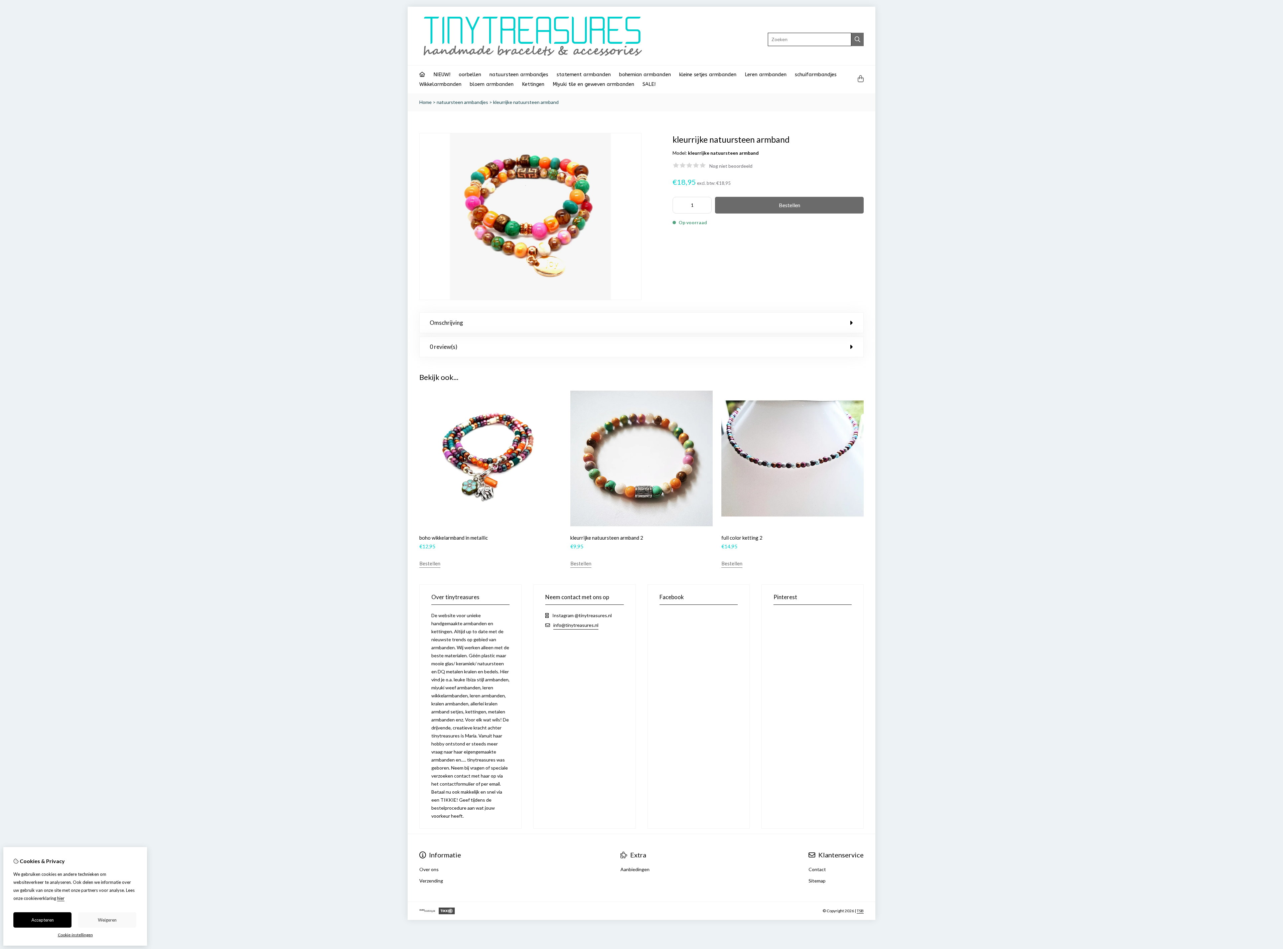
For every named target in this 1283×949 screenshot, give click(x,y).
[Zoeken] (857, 39)
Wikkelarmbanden (440, 84)
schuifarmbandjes (816, 75)
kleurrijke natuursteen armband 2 (606, 538)
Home (425, 102)
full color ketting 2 (741, 538)
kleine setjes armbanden (707, 75)
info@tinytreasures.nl (575, 625)
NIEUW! (441, 75)
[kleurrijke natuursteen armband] (530, 298)
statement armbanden (584, 75)
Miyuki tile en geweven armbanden (593, 84)
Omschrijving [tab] (446, 322)
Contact (817, 869)
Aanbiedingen (635, 869)
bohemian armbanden (645, 75)
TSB (860, 910)
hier (60, 898)
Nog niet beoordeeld (730, 166)
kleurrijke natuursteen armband (526, 102)
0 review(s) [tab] (443, 346)
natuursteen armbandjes (518, 75)
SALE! (649, 84)
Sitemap (817, 881)
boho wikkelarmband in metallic (453, 538)
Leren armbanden (766, 75)
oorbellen (470, 75)
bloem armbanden (492, 84)
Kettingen (533, 84)
